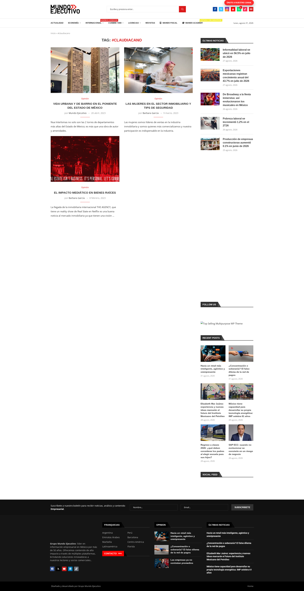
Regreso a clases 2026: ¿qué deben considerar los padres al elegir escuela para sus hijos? (212, 451)
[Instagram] (227, 9)
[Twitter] (221, 9)
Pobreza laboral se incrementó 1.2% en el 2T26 (236, 122)
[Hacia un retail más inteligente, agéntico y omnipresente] (213, 353)
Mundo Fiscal (169, 23)
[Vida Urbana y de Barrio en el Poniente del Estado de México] (85, 70)
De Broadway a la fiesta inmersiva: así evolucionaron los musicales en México (237, 99)
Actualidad (57, 23)
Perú (129, 533)
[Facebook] (215, 9)
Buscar (182, 9)
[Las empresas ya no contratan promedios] (161, 563)
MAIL (120, 553)
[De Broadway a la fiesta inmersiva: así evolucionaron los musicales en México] (210, 99)
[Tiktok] (245, 9)
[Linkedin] (70, 569)
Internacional (95, 21)
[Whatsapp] (239, 9)
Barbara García (151, 113)
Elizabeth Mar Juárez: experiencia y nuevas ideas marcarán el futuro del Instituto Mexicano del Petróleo (213, 409)
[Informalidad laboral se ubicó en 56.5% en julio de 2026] (210, 54)
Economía (73, 23)
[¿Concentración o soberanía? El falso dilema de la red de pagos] (241, 353)
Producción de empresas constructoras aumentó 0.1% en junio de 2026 (238, 143)
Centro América (135, 542)
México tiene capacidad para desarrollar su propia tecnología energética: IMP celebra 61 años (241, 409)
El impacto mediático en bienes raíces (85, 192)
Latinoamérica (109, 546)
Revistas (150, 23)
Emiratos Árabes (111, 537)
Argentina (107, 533)
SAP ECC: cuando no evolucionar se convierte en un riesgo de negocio (241, 449)
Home (250, 586)
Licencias (133, 23)
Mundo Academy (194, 21)
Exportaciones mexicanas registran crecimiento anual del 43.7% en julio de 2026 (236, 75)
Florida (131, 546)
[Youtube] (233, 9)
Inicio (53, 33)
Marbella (107, 542)
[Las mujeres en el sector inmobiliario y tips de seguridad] (158, 70)
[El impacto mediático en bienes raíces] (85, 159)
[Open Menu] (251, 9)
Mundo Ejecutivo (77, 113)
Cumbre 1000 (114, 23)
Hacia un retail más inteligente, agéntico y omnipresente (213, 368)
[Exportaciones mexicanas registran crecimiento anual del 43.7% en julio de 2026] (210, 75)
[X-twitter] (58, 569)
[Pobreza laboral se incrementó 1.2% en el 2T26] (210, 123)
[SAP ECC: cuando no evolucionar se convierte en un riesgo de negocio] (241, 432)
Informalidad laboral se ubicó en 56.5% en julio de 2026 (236, 53)
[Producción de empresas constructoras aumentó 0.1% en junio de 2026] (210, 143)
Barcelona (132, 537)
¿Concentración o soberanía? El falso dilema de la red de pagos (239, 370)
